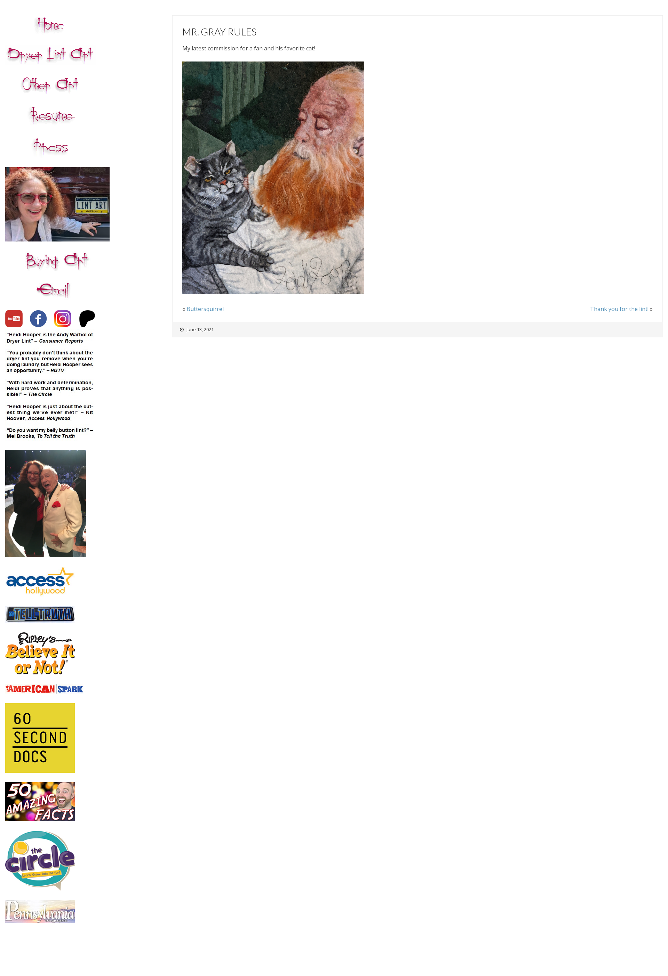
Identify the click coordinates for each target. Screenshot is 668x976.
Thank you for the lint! (619, 309)
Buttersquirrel (205, 309)
